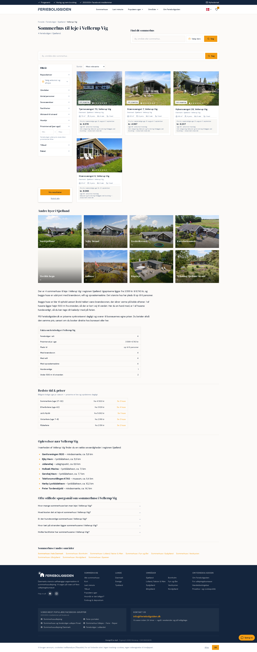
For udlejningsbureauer (202, 581)
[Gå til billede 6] (102, 103)
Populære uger (134, 9)
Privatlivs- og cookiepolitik (204, 589)
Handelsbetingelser (200, 585)
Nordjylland (173, 589)
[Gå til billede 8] (106, 103)
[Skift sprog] (209, 9)
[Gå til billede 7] (104, 103)
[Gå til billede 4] (98, 103)
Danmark (119, 577)
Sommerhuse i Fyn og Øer (137, 553)
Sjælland (61, 22)
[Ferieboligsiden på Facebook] (50, 593)
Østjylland (150, 589)
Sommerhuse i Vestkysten (187, 553)
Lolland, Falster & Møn (156, 581)
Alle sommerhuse (91, 577)
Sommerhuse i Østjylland (49, 557)
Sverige (118, 581)
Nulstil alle (55, 198)
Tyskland (119, 585)
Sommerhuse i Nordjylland (74, 557)
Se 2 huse (121, 425)
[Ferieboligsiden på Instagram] (56, 593)
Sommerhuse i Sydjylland (162, 553)
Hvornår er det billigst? (94, 596)
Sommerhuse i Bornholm (77, 553)
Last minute (118, 9)
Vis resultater (55, 192)
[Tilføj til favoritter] (118, 102)
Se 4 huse (121, 407)
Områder (152, 9)
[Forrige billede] (80, 88)
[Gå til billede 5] (100, 103)
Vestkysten (173, 585)
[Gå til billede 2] (94, 103)
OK (215, 647)
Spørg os (249, 637)
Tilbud (87, 589)
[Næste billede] (119, 88)
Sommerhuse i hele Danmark (50, 553)
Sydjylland (150, 585)
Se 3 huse (121, 401)
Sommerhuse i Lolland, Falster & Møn (106, 553)
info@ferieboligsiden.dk (147, 616)
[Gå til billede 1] (93, 103)
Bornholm (172, 577)
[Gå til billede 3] (96, 103)
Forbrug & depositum (93, 600)
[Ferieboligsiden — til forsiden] (55, 574)
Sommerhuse (102, 9)
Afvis (207, 647)
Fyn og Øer (173, 581)
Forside (41, 22)
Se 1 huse (122, 413)
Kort (86, 581)
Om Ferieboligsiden (171, 9)
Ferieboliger (51, 22)
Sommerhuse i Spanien (99, 557)
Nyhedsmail (214, 2)
